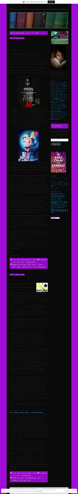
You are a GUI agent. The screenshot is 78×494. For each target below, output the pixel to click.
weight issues (58, 117)
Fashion (60, 198)
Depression (61, 91)
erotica (61, 94)
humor (19, 267)
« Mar (52, 187)
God (52, 99)
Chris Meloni (32, 264)
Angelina (56, 82)
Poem (55, 108)
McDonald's (59, 104)
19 (59, 183)
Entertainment (26, 259)
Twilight (56, 116)
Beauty (53, 84)
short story (54, 114)
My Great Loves (41, 11)
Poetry (59, 108)
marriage (61, 102)
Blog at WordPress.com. (49, 488)
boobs (61, 85)
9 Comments (43, 473)
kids (61, 99)
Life (13, 262)
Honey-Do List (24, 11)
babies (65, 82)
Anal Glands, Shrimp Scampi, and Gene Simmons (26, 412)
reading (58, 110)
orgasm (56, 107)
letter (53, 101)
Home (13, 11)
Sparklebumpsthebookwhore (48, 6)
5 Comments (43, 259)
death (57, 91)
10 (54, 182)
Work (52, 119)
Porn (20, 480)
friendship (60, 97)
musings (62, 105)
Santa (63, 111)
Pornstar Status (18, 278)
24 (54, 185)
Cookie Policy (38, 491)
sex (52, 113)
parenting (61, 107)
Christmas (59, 90)
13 (62, 182)
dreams (55, 93)
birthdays (58, 84)
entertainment (55, 94)
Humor (35, 259)
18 (57, 183)
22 (67, 183)
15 (67, 182)
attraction (60, 82)
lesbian (65, 99)
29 (67, 185)
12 (59, 182)
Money (63, 104)
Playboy (15, 480)
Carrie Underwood (62, 87)
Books (65, 85)
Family (53, 198)
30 (52, 186)
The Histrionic (58, 11)
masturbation (53, 104)
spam (63, 114)
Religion (53, 207)
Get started (51, 1)
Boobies (57, 85)
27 (62, 185)
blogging (62, 84)
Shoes (64, 113)
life (34, 267)
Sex (22, 262)
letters (57, 101)
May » (58, 187)
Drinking (60, 93)
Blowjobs (52, 85)
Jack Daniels (26, 267)
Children (58, 88)
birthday (23, 264)
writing (57, 119)
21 (64, 183)
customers (53, 91)
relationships (56, 111)
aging (52, 82)
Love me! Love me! (59, 131)
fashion (57, 96)
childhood (53, 88)
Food (52, 97)
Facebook (66, 94)
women (64, 117)
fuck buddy (65, 97)
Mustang (52, 107)
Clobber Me (56, 144)
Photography (54, 206)
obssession (41, 267)
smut (60, 114)
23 (52, 185)
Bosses (57, 87)
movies (52, 105)
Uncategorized (30, 262)
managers (57, 102)
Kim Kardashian (30, 478)
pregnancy (53, 110)
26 (59, 185)
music (56, 105)
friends (55, 97)
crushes (63, 90)
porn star (27, 480)
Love (18, 262)
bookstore (53, 87)
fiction (63, 96)
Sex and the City (58, 113)
